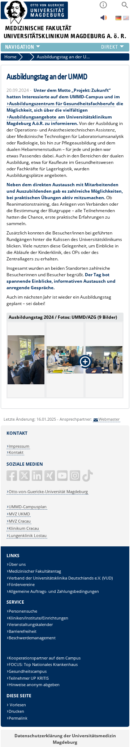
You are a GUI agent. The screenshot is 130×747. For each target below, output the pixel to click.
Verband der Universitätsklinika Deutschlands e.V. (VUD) (61, 578)
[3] (65, 359)
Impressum (19, 446)
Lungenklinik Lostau (28, 535)
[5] (104, 359)
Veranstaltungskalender (31, 624)
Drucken (16, 711)
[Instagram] (75, 478)
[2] (26, 359)
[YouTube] (63, 478)
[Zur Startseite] (34, 22)
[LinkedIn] (37, 478)
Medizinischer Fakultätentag (35, 571)
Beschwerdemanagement (32, 637)
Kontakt (16, 452)
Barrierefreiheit (22, 631)
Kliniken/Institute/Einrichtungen (38, 618)
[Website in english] (126, 19)
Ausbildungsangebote (33, 117)
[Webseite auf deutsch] (119, 18)
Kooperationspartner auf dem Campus (45, 658)
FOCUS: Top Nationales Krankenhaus (43, 664)
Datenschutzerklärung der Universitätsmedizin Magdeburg (65, 739)
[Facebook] (12, 478)
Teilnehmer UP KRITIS (29, 678)
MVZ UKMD (19, 513)
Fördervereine (22, 584)
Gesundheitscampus (28, 671)
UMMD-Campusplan (28, 506)
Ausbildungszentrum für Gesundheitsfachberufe (61, 103)
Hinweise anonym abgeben (34, 684)
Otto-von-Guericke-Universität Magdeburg (48, 491)
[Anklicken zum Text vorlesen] (103, 20)
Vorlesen (17, 704)
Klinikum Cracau (24, 528)
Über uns (17, 564)
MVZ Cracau (20, 521)
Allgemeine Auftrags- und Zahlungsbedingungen (54, 591)
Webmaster (109, 419)
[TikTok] (88, 478)
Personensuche (23, 611)
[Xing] (50, 478)
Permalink (18, 718)
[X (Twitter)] (25, 478)
